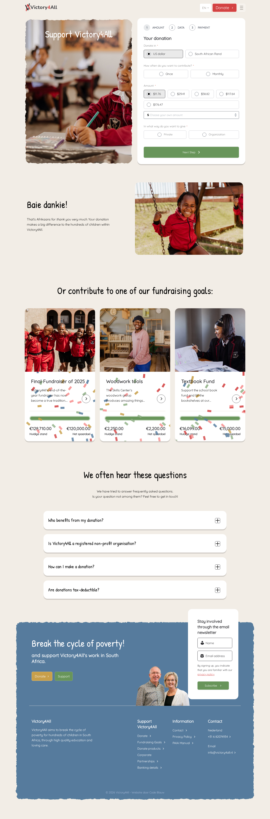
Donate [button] (222, 7)
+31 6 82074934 (218, 737)
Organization (217, 134)
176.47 (159, 104)
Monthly (218, 74)
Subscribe (211, 685)
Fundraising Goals (149, 742)
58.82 (206, 94)
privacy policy (205, 674)
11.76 (158, 94)
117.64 (231, 94)
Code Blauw (156, 792)
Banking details (147, 767)
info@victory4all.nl (220, 752)
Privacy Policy (182, 737)
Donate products (148, 748)
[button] (205, 7)
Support (64, 676)
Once (169, 74)
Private (168, 134)
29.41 (182, 94)
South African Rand (208, 54)
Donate (40, 676)
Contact (178, 730)
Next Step (189, 152)
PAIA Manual (181, 743)
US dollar (159, 54)
